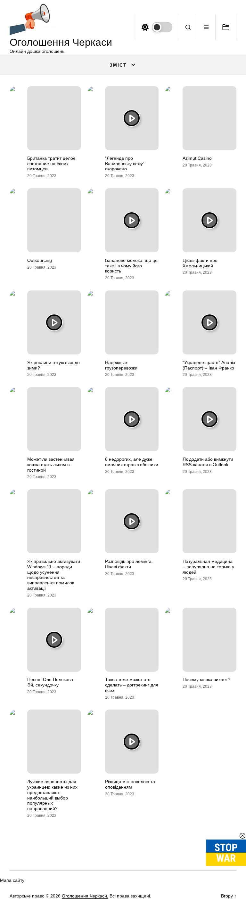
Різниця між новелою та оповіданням (130, 784)
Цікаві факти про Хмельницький (200, 263)
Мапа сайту (12, 880)
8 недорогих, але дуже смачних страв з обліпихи (131, 462)
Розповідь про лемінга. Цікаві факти (129, 564)
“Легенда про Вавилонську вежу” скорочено (124, 164)
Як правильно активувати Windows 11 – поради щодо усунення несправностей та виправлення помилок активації (53, 575)
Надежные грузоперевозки (121, 365)
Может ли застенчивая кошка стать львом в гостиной (51, 465)
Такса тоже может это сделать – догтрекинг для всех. (131, 685)
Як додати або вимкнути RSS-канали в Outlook (208, 462)
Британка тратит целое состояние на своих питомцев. (51, 164)
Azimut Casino (197, 158)
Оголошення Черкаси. (85, 895)
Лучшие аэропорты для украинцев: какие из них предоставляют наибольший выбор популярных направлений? (52, 795)
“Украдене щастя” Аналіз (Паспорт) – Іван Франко (209, 365)
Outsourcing (39, 260)
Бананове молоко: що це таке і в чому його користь (131, 266)
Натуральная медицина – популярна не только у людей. (208, 567)
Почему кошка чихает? (206, 679)
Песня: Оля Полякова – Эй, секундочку (52, 682)
